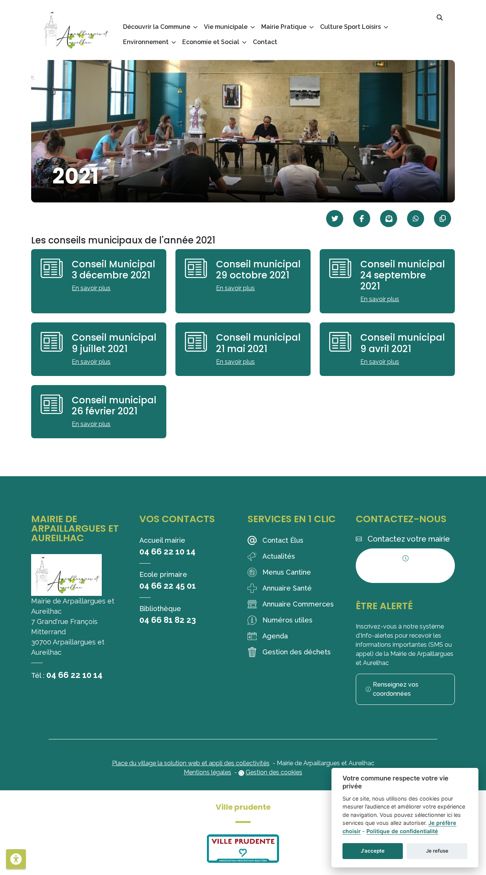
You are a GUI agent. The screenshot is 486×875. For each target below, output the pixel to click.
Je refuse (437, 851)
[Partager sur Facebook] (361, 218)
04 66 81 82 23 (167, 620)
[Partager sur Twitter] (334, 218)
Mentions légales (207, 772)
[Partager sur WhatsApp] (415, 218)
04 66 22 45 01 (167, 586)
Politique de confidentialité (402, 831)
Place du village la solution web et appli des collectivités (191, 763)
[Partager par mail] (388, 218)
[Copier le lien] (442, 218)
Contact (265, 42)
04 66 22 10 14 (74, 675)
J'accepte (373, 851)
